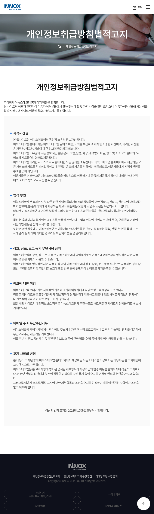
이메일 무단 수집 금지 (107, 476)
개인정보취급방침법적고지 (81, 46)
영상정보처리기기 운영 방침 (78, 476)
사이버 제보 (114, 494)
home (59, 46)
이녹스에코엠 (12, 7)
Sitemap (40, 505)
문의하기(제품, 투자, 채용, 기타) (40, 494)
